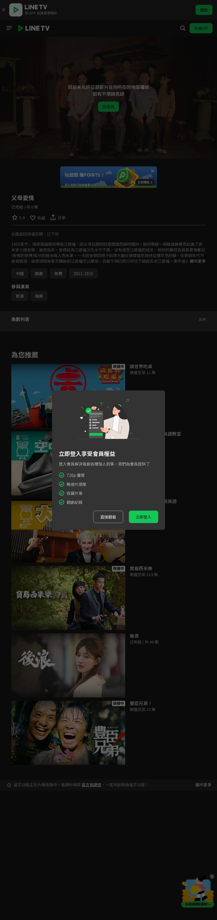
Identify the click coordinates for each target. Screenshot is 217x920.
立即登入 (143, 517)
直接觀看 (108, 517)
